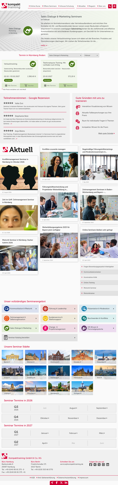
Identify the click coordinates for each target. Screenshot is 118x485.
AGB (33, 478)
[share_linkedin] (66, 483)
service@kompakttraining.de (71, 464)
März (101, 433)
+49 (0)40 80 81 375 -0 (14, 469)
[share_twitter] (61, 483)
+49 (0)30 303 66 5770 (43, 469)
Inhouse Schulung (67, 6)
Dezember (101, 418)
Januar (44, 433)
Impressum (83, 478)
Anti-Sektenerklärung (46, 478)
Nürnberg (8, 80)
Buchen (31, 85)
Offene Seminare (50, 6)
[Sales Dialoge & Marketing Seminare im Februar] (110, 6)
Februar (72, 433)
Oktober (44, 418)
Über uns (101, 6)
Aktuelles (82, 6)
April (44, 443)
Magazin (92, 6)
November (73, 418)
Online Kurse (35, 6)
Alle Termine (12, 85)
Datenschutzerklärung (67, 478)
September (101, 408)
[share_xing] (52, 483)
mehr (43, 45)
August (73, 408)
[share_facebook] (56, 483)
